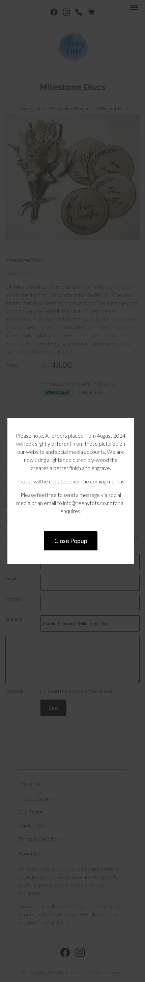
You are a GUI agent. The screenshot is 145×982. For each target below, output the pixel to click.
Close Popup (70, 540)
